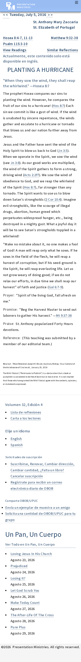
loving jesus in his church (31, 554)
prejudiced (19, 566)
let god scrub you (25, 590)
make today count (25, 602)
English (16, 438)
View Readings (15, 50)
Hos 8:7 (58, 106)
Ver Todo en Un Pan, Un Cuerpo (30, 544)
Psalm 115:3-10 (15, 44)
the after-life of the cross (32, 615)
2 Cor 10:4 (53, 199)
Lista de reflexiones (26, 412)
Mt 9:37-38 (64, 315)
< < (6, 15)
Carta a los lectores (26, 418)
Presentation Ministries (26, 6)
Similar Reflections (62, 50)
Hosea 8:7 (41, 85)
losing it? (18, 578)
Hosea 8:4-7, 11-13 (18, 38)
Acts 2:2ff (31, 175)
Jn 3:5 (62, 150)
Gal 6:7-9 (55, 287)
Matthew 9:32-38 (64, 38)
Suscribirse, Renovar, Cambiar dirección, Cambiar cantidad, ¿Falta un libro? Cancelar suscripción (42, 470)
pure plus (18, 627)
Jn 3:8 (15, 163)
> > (49, 15)
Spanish (17, 445)
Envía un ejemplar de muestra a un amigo (37, 507)
